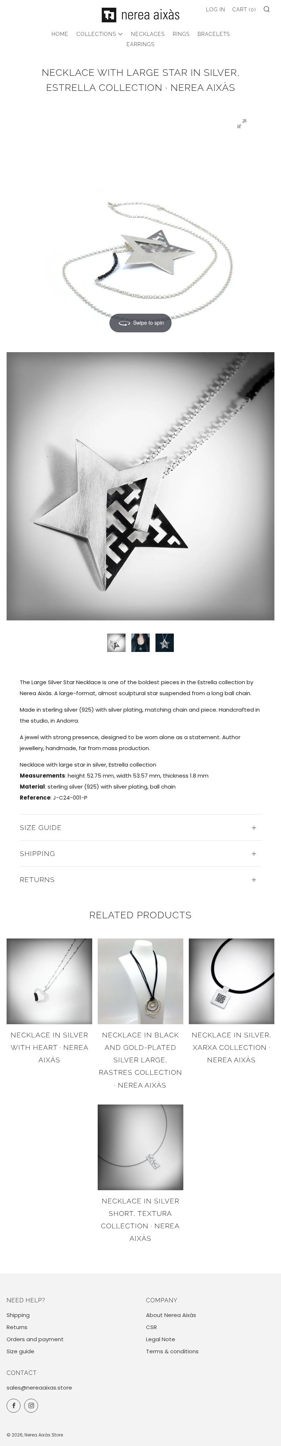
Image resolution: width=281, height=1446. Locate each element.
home (60, 34)
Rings (181, 34)
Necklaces (148, 34)
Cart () (244, 9)
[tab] (116, 643)
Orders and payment (35, 1339)
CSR (151, 1327)
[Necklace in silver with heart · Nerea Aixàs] (49, 981)
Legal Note (160, 1339)
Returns (17, 1327)
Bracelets (214, 34)
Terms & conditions (172, 1351)
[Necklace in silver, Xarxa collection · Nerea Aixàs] (231, 981)
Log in (215, 9)
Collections (96, 34)
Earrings (140, 44)
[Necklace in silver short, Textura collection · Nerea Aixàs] (140, 1147)
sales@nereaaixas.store (39, 1387)
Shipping (18, 1315)
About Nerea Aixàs (171, 1315)
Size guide (20, 1351)
